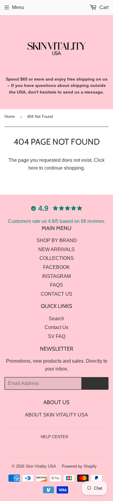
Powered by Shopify (79, 466)
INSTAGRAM (56, 276)
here (33, 168)
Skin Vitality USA (41, 466)
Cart (103, 7)
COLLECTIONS (56, 258)
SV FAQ (56, 336)
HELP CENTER (54, 437)
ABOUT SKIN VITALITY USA (56, 414)
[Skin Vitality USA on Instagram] (102, 449)
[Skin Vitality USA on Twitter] (82, 449)
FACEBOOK (56, 267)
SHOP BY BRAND (56, 240)
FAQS (56, 284)
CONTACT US (56, 294)
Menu (18, 7)
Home (10, 116)
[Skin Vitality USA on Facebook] (92, 449)
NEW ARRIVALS (56, 249)
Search (56, 318)
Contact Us (56, 327)
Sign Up (95, 383)
